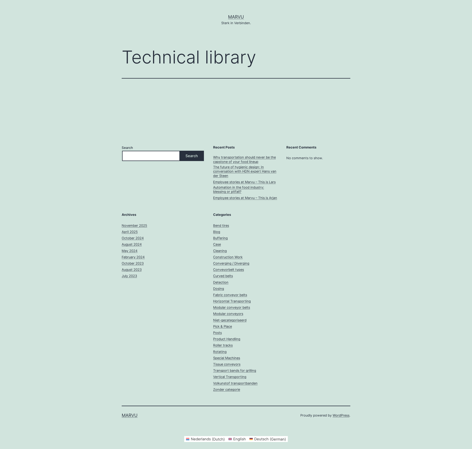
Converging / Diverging (231, 263)
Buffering (220, 238)
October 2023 (133, 263)
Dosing (218, 289)
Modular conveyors (228, 314)
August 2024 (132, 244)
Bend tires (221, 225)
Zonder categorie (226, 389)
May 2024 (130, 251)
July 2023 (129, 276)
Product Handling (226, 339)
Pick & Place (222, 326)
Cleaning (220, 251)
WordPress (341, 415)
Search (127, 148)
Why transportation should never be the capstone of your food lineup (244, 159)
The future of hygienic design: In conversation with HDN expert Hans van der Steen (244, 171)
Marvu (236, 17)
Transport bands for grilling (234, 370)
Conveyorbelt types (228, 270)
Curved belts (223, 276)
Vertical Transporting (229, 377)
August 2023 (132, 270)
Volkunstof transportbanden (235, 383)
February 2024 (133, 257)
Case (217, 244)
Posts (217, 333)
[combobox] (151, 156)
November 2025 (134, 225)
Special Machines (226, 358)
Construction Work (228, 257)
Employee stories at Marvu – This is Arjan (245, 198)
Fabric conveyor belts (230, 295)
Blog (216, 232)
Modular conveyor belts (231, 307)
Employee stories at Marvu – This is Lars (244, 182)
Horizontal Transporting (232, 301)
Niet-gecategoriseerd (230, 320)
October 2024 (133, 238)
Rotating (220, 352)
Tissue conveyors (226, 364)
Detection (220, 282)
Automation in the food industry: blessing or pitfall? (238, 189)
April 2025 (130, 232)
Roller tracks (223, 345)
